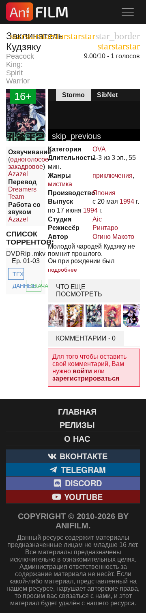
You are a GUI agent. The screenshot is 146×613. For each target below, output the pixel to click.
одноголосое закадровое (28, 163)
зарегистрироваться (85, 378)
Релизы (77, 424)
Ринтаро (105, 227)
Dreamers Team (22, 193)
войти (82, 371)
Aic (97, 219)
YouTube (82, 496)
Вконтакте (82, 456)
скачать (36, 286)
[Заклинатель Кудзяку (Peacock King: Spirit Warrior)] (25, 138)
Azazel (18, 173)
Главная (77, 411)
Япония (104, 192)
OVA (99, 149)
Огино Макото (113, 236)
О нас (77, 438)
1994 (127, 201)
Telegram (82, 469)
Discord (82, 483)
